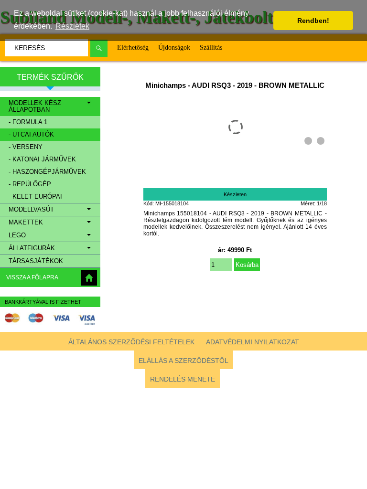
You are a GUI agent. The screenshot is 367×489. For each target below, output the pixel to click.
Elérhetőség (133, 47)
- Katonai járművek (42, 159)
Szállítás (211, 47)
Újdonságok (174, 47)
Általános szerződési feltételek (131, 342)
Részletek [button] (72, 26)
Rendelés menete (182, 379)
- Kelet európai (35, 196)
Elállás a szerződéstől (183, 360)
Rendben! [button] (313, 20)
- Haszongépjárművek (47, 172)
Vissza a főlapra (32, 277)
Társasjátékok (36, 261)
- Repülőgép (30, 184)
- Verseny (26, 147)
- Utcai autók (31, 134)
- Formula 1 (28, 122)
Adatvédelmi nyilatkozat (252, 342)
